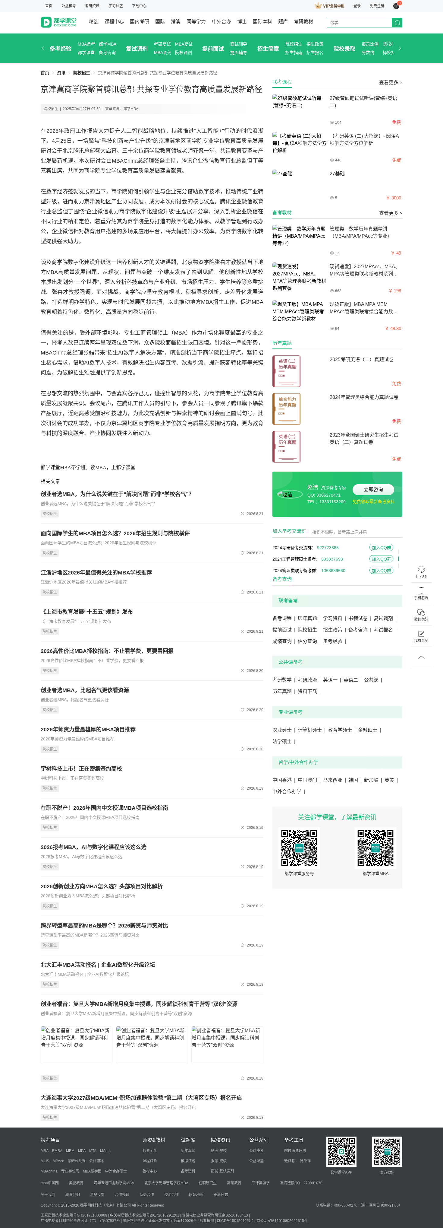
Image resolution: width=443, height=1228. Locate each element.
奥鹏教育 (76, 1183)
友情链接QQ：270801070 (301, 1183)
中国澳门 (309, 780)
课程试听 (150, 1161)
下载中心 (139, 6)
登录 (357, 6)
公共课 (373, 679)
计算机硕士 (311, 730)
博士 (242, 21)
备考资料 (188, 1171)
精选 (94, 21)
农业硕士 (283, 730)
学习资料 (334, 618)
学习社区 (115, 6)
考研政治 (309, 679)
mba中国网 (50, 1183)
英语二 (353, 679)
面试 (214, 1171)
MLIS (45, 1161)
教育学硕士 (342, 730)
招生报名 (314, 52)
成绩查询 (283, 641)
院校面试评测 (295, 1151)
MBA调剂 (162, 52)
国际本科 (262, 21)
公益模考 (68, 6)
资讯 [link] (61, 72)
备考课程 (283, 618)
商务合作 (147, 1195)
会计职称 (96, 1161)
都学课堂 (86, 52)
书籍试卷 (359, 618)
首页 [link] (45, 72)
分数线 (368, 52)
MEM (70, 1151)
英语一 (332, 679)
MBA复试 (184, 44)
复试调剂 (137, 49)
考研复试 (162, 44)
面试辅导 (238, 44)
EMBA (57, 1151)
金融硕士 (369, 730)
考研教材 (303, 21)
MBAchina (49, 1171)
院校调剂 (183, 52)
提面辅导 (238, 52)
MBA (45, 1151)
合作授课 (122, 1195)
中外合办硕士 (116, 1171)
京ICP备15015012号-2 (235, 1221)
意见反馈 (97, 1195)
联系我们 (72, 1195)
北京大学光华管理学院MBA (166, 1183)
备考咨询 (107, 52)
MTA (92, 1151)
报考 (214, 1161)
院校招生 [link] (81, 72)
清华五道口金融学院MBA (114, 1183)
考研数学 (283, 679)
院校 (223, 1151)
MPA (82, 1151)
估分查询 (309, 641)
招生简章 (268, 49)
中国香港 (283, 780)
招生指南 (293, 52)
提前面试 (213, 49)
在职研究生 (208, 1183)
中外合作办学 (288, 791)
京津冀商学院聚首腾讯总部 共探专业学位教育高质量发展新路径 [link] (157, 72)
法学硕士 (283, 741)
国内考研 (139, 21)
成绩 (223, 1161)
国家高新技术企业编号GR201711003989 (74, 1215)
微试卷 (289, 1161)
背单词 (305, 1161)
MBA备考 (86, 44)
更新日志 (221, 1195)
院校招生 (293, 44)
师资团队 (150, 1151)
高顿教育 (234, 1183)
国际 (160, 21)
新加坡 (373, 780)
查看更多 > (390, 82)
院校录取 (344, 49)
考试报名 (385, 629)
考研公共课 (77, 1161)
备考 (214, 1151)
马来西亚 (334, 780)
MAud (105, 1151)
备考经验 (60, 49)
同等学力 (196, 21)
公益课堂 (256, 1161)
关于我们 (48, 1195)
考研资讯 (92, 6)
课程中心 (114, 21)
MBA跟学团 (92, 1171)
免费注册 (377, 6)
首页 (48, 6)
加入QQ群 (381, 545)
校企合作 (171, 1195)
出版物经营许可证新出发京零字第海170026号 (160, 1221)
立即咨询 (373, 489)
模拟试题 (188, 1161)
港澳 (176, 21)
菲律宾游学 (261, 1183)
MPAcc (58, 1161)
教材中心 (150, 1171)
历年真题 (309, 618)
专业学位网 (70, 1171)
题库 (283, 21)
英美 (391, 780)
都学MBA (107, 44)
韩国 (355, 780)
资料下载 (309, 691)
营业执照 (207, 1221)
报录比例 (370, 44)
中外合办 (221, 21)
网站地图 (196, 1195)
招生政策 (314, 44)
